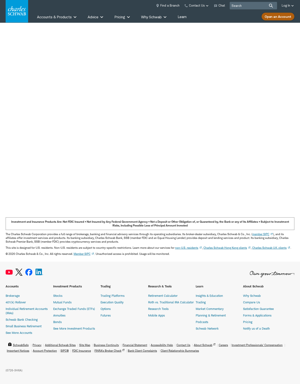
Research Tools (158, 309)
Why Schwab (252, 295)
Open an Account (278, 17)
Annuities (59, 315)
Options (106, 309)
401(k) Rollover (16, 302)
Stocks (57, 295)
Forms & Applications (257, 315)
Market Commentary (210, 309)
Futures (106, 315)
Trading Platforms (112, 295)
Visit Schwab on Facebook (28, 272)
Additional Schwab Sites (60, 345)
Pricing (247, 322)
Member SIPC (82, 254)
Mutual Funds (62, 302)
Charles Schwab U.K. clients (269, 247)
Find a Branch (170, 5)
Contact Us (183, 345)
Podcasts (202, 322)
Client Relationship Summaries (180, 350)
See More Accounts (19, 333)
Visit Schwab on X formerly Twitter (18, 272)
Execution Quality (112, 302)
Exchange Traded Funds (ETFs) (74, 309)
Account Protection (45, 350)
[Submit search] (271, 5)
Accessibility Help (162, 345)
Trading (201, 302)
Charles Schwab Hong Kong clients (225, 247)
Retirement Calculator (163, 295)
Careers (223, 345)
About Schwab (203, 345)
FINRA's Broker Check (107, 350)
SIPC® (64, 350)
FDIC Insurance (81, 350)
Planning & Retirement (211, 315)
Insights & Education (209, 295)
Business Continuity (106, 345)
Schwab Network (207, 328)
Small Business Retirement (23, 326)
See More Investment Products (74, 328)
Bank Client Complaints (142, 350)
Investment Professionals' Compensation (257, 345)
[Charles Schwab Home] (17, 11)
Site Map (84, 345)
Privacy (37, 345)
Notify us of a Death (256, 328)
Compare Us (251, 302)
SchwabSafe (21, 345)
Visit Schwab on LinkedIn (39, 272)
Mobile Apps (156, 315)
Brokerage (13, 295)
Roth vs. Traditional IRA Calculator (171, 302)
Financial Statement (135, 345)
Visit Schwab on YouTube (9, 272)
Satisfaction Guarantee (258, 309)
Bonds (57, 322)
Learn (182, 17)
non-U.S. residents (186, 247)
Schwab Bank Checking (22, 319)
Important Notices (18, 350)
